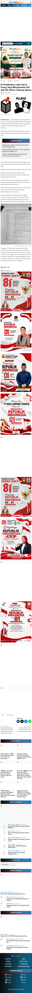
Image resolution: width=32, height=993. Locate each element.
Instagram (9, 977)
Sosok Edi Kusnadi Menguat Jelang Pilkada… (17, 948)
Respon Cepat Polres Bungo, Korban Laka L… (19, 840)
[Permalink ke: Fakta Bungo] (2, 93)
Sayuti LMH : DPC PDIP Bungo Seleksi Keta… (17, 846)
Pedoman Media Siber (23, 966)
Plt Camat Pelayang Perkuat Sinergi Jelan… (18, 833)
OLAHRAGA (10, 892)
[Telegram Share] (26, 721)
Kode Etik (8, 959)
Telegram (9, 982)
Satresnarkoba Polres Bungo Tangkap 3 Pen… (16, 853)
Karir (23, 959)
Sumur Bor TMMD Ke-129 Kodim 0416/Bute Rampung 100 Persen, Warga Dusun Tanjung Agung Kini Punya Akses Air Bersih (24, 774)
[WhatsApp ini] (29, 721)
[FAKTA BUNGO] (16, 2)
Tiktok (24, 980)
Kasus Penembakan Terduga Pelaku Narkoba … (18, 826)
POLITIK (13, 844)
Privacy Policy (24, 961)
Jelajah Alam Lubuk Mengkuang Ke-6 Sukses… (18, 899)
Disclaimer (8, 964)
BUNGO (13, 824)
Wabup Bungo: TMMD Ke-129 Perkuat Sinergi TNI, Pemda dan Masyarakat (7, 756)
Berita (9, 824)
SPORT (15, 897)
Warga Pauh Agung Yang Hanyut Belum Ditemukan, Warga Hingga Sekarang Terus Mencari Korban (7, 729)
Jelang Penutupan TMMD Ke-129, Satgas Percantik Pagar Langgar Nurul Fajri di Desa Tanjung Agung (24, 794)
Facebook (9, 974)
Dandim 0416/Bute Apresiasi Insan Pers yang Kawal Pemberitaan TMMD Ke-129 (24, 756)
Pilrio (3, 715)
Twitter (24, 974)
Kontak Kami (8, 966)
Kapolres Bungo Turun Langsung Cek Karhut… (18, 906)
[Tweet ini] (22, 721)
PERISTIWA (17, 824)
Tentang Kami (23, 964)
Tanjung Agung (10, 715)
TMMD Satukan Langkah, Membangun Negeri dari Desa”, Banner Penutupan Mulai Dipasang (8, 794)
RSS (24, 982)
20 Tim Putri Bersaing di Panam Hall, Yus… (13, 894)
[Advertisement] (16, 25)
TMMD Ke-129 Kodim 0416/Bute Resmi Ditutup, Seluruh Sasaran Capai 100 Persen (7, 774)
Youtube (24, 977)
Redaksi (8, 961)
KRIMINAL (17, 850)
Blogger (9, 980)
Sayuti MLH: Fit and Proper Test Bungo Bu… (18, 941)
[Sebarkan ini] (18, 721)
